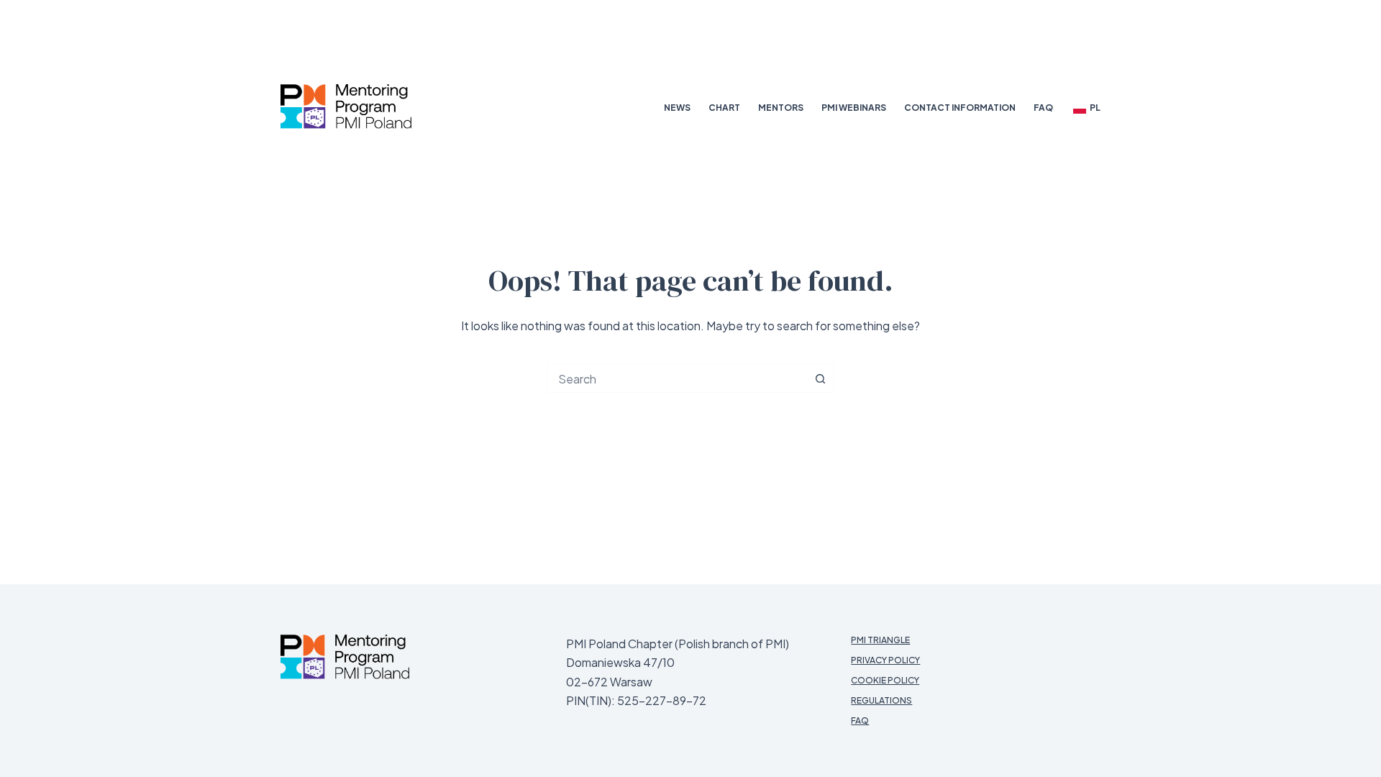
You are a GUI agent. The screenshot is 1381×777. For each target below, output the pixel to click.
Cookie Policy (885, 680)
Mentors (780, 107)
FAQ (1043, 107)
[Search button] (820, 378)
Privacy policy (885, 660)
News (677, 107)
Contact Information (960, 107)
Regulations (881, 700)
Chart (724, 107)
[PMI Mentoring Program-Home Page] (345, 656)
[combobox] (676, 378)
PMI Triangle (880, 640)
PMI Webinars (853, 107)
